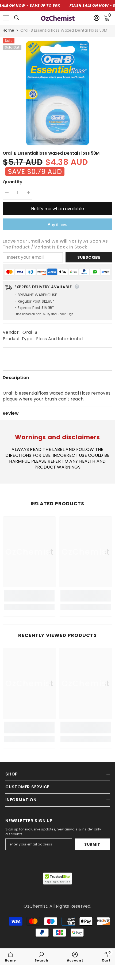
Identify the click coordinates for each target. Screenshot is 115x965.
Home (8, 30)
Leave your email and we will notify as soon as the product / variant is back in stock (55, 244)
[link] (29, 596)
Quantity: (13, 182)
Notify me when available (57, 209)
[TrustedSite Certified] (57, 879)
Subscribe (88, 257)
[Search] (17, 18)
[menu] (6, 18)
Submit (92, 844)
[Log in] (96, 17)
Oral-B (29, 332)
